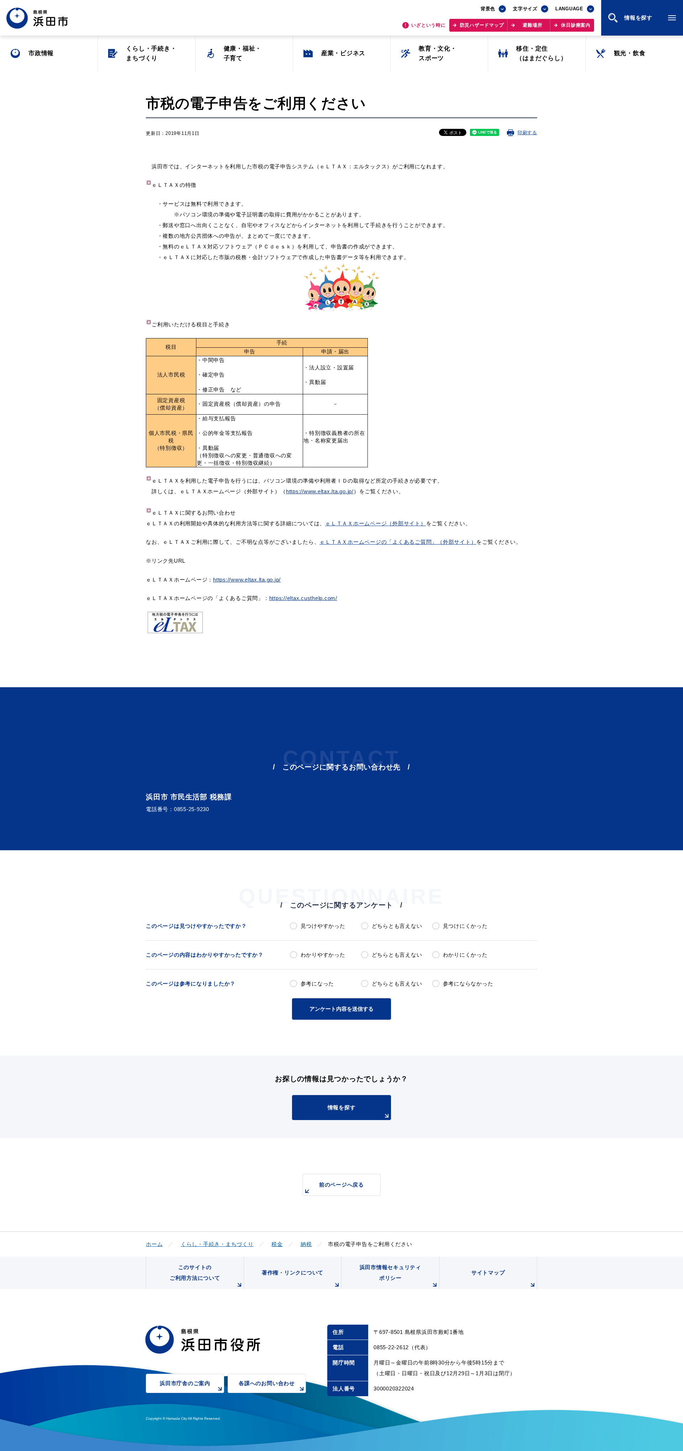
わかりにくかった (465, 955)
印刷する (527, 132)
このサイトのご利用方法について (195, 1272)
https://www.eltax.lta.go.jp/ (247, 580)
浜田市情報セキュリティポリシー (390, 1272)
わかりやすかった (323, 955)
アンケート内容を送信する (341, 1009)
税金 (277, 1244)
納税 (306, 1244)
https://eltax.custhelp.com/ (303, 598)
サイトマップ (488, 1272)
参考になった (317, 984)
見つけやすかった (323, 926)
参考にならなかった (468, 984)
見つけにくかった (465, 926)
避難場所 (532, 25)
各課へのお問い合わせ (267, 1383)
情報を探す (342, 1107)
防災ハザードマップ (482, 25)
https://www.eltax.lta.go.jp (320, 491)
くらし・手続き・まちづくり (217, 1244)
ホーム (154, 1244)
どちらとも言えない (397, 926)
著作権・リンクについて (292, 1272)
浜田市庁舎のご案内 (185, 1383)
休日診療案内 (576, 25)
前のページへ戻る (341, 1185)
